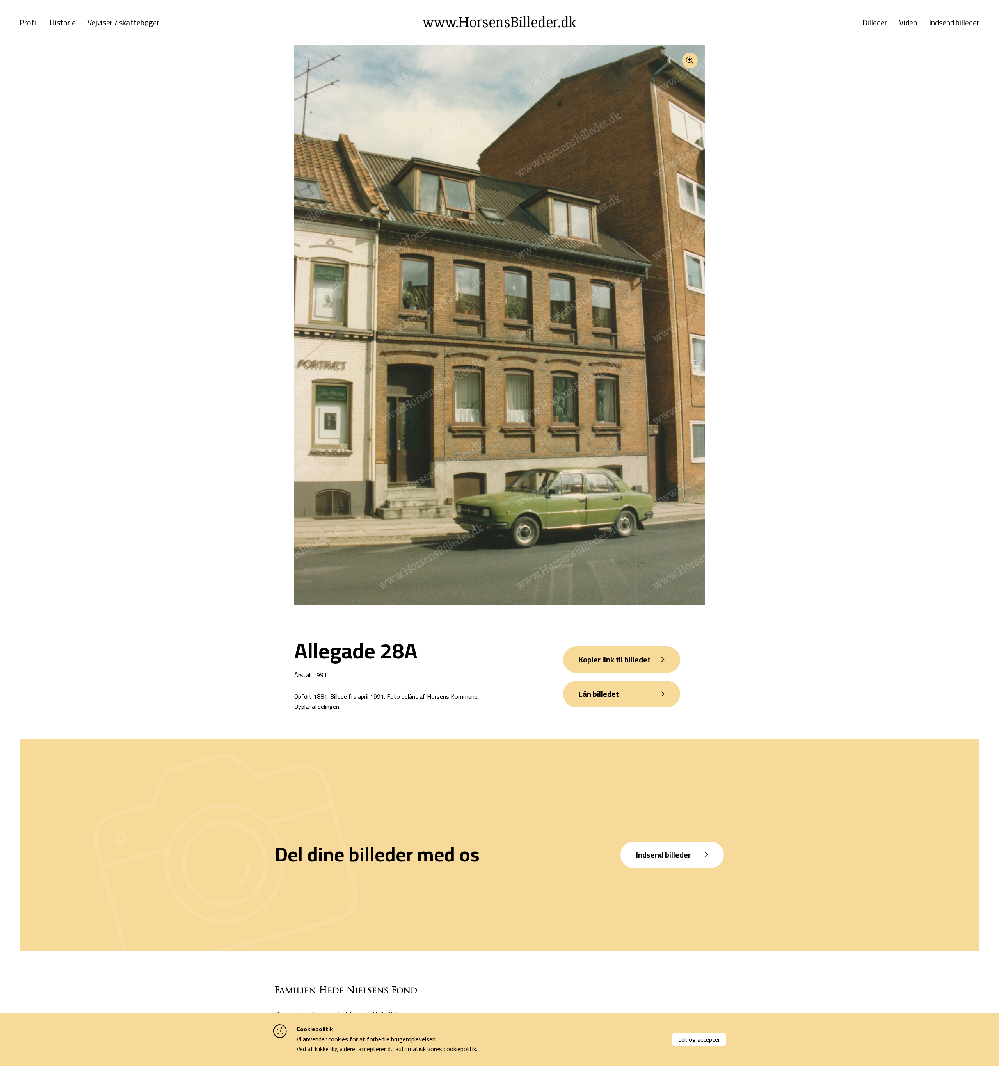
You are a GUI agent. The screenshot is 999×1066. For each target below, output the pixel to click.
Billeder (874, 22)
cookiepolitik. (460, 1049)
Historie (63, 22)
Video (908, 22)
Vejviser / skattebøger (123, 22)
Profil (29, 22)
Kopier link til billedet (615, 659)
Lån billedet (599, 694)
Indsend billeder (954, 22)
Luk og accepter (699, 1039)
